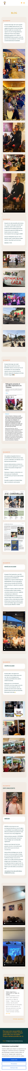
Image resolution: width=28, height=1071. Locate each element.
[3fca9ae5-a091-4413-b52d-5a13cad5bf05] (14, 753)
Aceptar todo (14, 1059)
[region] (14, 1057)
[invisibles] (14, 814)
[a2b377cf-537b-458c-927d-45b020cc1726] (14, 771)
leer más (8, 1013)
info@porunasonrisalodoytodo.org (14, 1041)
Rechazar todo (14, 1067)
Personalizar (14, 1063)
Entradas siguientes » (18, 1019)
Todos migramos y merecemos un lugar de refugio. (12, 993)
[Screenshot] (14, 716)
